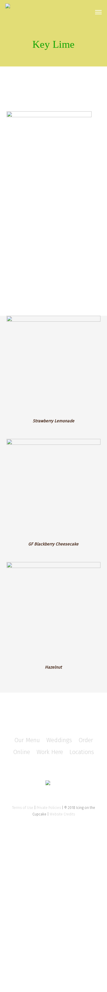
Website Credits (62, 814)
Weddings (59, 740)
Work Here (50, 751)
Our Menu (27, 740)
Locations (82, 751)
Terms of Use (22, 808)
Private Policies (49, 808)
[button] (98, 12)
